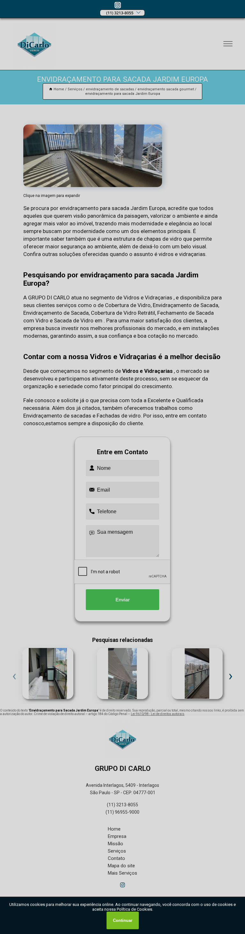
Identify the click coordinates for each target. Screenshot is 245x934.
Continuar (122, 920)
